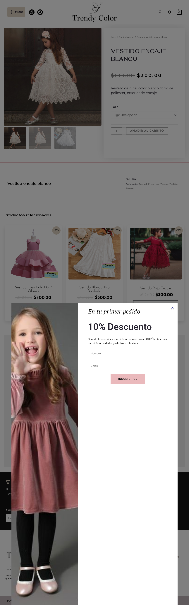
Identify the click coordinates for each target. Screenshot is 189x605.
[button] (172, 307)
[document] (94, 302)
